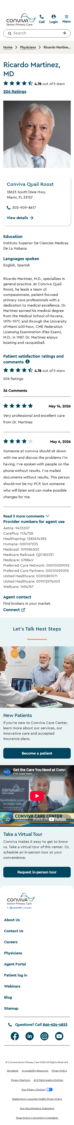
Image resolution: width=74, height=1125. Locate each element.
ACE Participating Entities (48, 1080)
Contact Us (13, 931)
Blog (8, 997)
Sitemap (11, 1008)
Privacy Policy (59, 1070)
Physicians (13, 953)
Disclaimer (12, 1070)
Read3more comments (23, 516)
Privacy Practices (20, 1080)
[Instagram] (44, 1036)
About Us (12, 920)
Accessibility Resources (35, 1070)
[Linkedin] (29, 1036)
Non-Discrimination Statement (37, 1108)
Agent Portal (15, 964)
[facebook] (15, 1036)
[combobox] (37, 33)
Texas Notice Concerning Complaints (37, 1118)
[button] (63, 33)
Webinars (12, 986)
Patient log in (15, 975)
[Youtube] (59, 1036)
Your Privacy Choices (33, 1089)
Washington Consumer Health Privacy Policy (37, 1099)
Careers (10, 942)
